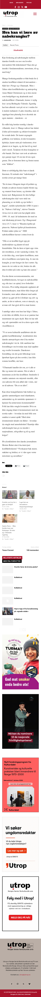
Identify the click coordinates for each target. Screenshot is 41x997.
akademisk (7, 40)
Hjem (3, 25)
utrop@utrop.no (24, 975)
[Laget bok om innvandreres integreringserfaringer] (27, 494)
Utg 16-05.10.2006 (14, 28)
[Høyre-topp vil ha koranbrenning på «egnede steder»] (7, 611)
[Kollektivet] (7, 580)
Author (5, 45)
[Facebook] (12, 984)
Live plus (10, 25)
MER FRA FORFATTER (12, 561)
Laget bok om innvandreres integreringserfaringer (26, 504)
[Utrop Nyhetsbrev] (20, 930)
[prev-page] (20, 629)
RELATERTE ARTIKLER (12, 558)
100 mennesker (32, 550)
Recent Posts (14, 45)
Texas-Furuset (8, 550)
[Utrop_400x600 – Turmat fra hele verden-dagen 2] (20, 689)
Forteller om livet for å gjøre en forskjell (9, 503)
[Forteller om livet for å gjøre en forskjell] (9, 494)
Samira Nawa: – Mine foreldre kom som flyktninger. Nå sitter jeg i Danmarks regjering (9, 530)
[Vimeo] (29, 984)
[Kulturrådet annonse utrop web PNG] (20, 811)
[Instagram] (17, 984)
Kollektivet (18, 577)
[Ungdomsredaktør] (20, 871)
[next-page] (24, 629)
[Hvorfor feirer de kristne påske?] (7, 569)
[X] (23, 984)
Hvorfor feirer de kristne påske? (26, 567)
